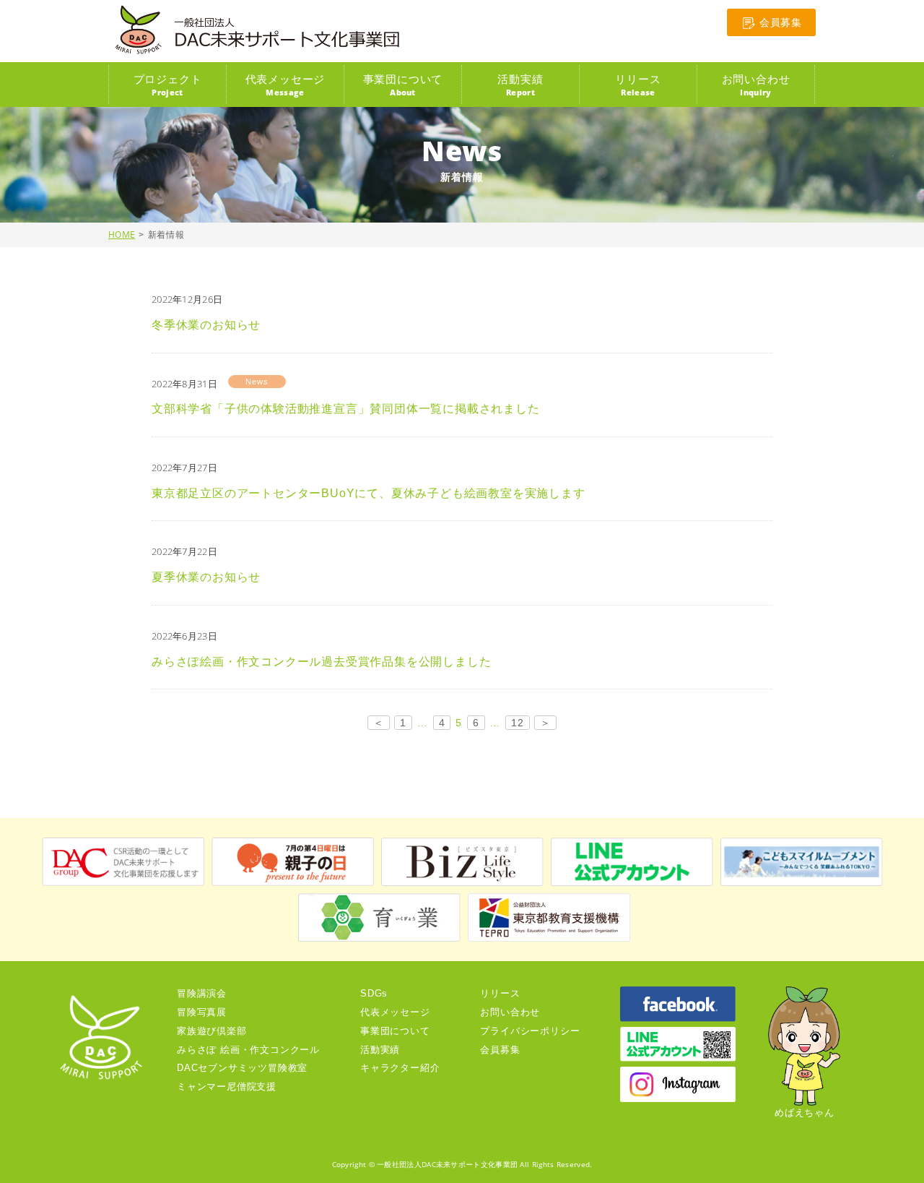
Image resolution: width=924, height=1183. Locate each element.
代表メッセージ (395, 1012)
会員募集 (500, 1049)
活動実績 (380, 1049)
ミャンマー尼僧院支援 (226, 1086)
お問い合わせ (510, 1012)
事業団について (395, 1030)
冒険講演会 (202, 993)
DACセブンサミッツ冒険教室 (242, 1067)
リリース (500, 993)
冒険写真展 (202, 1012)
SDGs (374, 993)
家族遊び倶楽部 (212, 1030)
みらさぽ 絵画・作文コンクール (248, 1049)
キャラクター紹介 (400, 1067)
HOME (121, 234)
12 (517, 722)
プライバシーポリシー (530, 1030)
